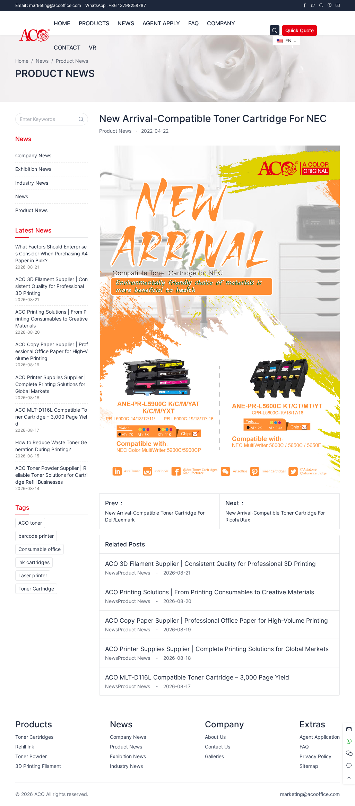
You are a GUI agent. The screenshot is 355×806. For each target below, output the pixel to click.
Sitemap (309, 766)
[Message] (349, 729)
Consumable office (39, 549)
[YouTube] (338, 5)
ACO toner (30, 523)
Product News (115, 131)
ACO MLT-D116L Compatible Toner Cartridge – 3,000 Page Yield (197, 677)
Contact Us (217, 747)
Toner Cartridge (36, 589)
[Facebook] (304, 5)
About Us (215, 737)
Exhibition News (33, 169)
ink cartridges (34, 562)
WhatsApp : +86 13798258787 (115, 5)
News (21, 196)
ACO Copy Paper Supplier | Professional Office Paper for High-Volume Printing (216, 620)
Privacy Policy (315, 756)
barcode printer (36, 536)
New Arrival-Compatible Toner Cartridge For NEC (213, 118)
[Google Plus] (321, 5)
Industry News (31, 183)
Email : (48, 5)
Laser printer (32, 575)
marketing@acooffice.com (310, 794)
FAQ (304, 747)
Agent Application (320, 737)
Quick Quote (299, 30)
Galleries (214, 756)
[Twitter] (313, 5)
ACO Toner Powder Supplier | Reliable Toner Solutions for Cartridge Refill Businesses (51, 475)
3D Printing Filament (38, 766)
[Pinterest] (329, 5)
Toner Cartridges (34, 737)
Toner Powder (31, 756)
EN (288, 40)
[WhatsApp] (349, 741)
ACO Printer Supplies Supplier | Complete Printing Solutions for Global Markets (217, 648)
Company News (33, 155)
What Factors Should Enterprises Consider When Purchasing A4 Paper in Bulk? (51, 253)
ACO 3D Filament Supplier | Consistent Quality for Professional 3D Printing (210, 563)
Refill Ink (24, 747)
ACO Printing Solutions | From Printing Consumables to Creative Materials (209, 592)
